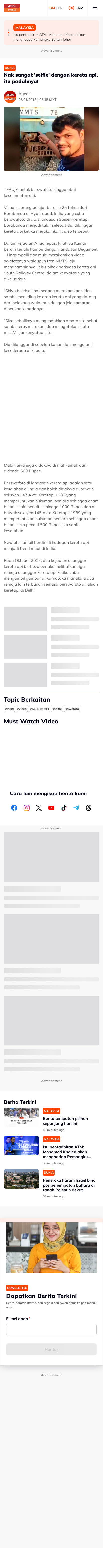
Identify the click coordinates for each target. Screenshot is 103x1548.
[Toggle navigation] (95, 8)
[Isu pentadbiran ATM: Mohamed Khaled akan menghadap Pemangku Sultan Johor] (21, 1145)
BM (52, 8)
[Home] (12, 8)
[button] (9, 30)
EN (60, 8)
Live (80, 7)
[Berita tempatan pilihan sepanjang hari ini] (21, 1117)
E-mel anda (17, 1318)
